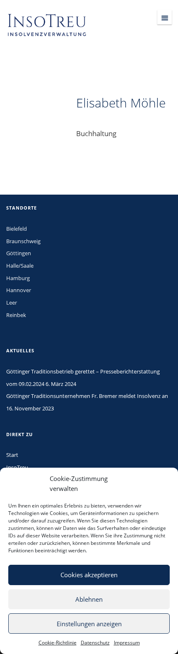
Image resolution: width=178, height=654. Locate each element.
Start (12, 455)
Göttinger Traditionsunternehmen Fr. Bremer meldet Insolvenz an (87, 396)
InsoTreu (17, 467)
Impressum (127, 642)
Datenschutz (95, 642)
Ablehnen (89, 599)
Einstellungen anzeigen (89, 624)
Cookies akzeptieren (89, 575)
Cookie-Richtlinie (57, 642)
